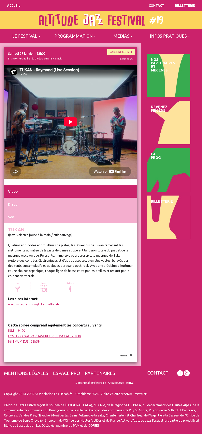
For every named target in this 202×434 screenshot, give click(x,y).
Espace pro (66, 373)
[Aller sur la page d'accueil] (101, 20)
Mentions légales (26, 373)
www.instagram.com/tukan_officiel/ (33, 304)
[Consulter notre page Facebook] (180, 373)
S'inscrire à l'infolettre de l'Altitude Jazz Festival (105, 382)
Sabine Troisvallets (136, 394)
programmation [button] (74, 35)
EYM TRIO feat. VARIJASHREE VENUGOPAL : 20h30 (44, 336)
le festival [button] (25, 35)
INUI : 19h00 (16, 330)
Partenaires (100, 373)
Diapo (13, 204)
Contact (156, 5)
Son (11, 217)
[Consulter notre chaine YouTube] (187, 373)
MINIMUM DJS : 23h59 (24, 341)
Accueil (13, 5)
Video (13, 191)
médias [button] (121, 35)
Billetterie (185, 5)
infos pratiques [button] (169, 35)
